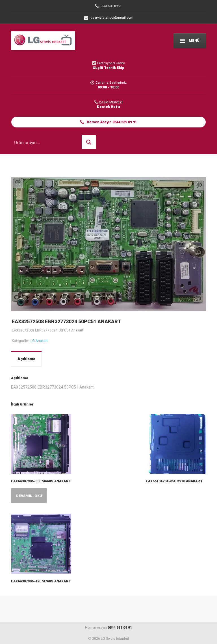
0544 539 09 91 (120, 627)
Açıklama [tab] (26, 359)
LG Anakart (39, 341)
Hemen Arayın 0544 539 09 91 (111, 122)
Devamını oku (29, 496)
